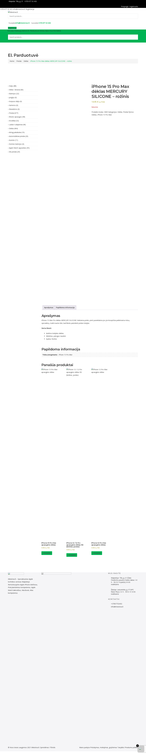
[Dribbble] (17, 600)
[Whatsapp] (12, 600)
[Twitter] (15, 600)
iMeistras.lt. (35, 747)
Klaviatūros (13, 109)
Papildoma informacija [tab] (65, 307)
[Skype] (26, 600)
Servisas (10, 31)
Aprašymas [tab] (48, 307)
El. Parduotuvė (33, 31)
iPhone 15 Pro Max (105, 115)
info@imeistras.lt (19, 9)
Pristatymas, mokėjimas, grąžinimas (103, 747)
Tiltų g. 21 (19, 1)
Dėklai (26, 61)
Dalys (11, 86)
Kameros (12, 105)
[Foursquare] (21, 600)
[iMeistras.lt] (13, 12)
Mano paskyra (84, 747)
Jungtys (11, 97)
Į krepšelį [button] (47, 553)
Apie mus (49, 31)
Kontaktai (57, 31)
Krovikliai (12, 121)
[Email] (28, 600)
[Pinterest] (20, 600)
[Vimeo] (25, 600)
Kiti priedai (13, 152)
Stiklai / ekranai (14, 90)
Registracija (30, 9)
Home (12, 61)
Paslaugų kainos (20, 31)
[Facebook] (137, 1)
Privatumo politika (131, 747)
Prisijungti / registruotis (129, 6)
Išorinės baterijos (15, 144)
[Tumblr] (22, 600)
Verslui (42, 31)
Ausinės (12, 140)
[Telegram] (13, 600)
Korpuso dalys (14, 101)
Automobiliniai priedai (17, 136)
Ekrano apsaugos (15, 117)
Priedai (18, 61)
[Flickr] (9, 600)
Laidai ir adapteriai (15, 124)
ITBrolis (52, 747)
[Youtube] (23, 600)
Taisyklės (120, 747)
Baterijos (12, 93)
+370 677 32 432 (30, 1)
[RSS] (30, 600)
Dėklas (94, 115)
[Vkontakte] (27, 600)
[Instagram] (18, 600)
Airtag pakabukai (15, 132)
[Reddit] (11, 600)
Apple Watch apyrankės (17, 148)
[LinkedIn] (16, 600)
